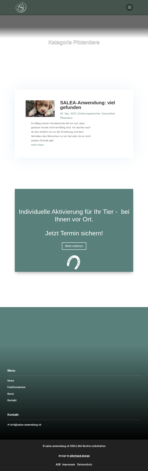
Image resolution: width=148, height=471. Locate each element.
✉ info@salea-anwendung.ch (24, 424)
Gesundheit (108, 113)
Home (10, 380)
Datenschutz (84, 464)
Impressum (68, 464)
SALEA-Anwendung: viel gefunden (87, 105)
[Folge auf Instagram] (26, 346)
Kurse (10, 393)
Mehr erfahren (74, 246)
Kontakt (12, 400)
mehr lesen (37, 144)
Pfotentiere (66, 117)
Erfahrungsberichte (89, 113)
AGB (58, 464)
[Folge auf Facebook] (20, 346)
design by (74, 455)
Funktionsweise (16, 387)
